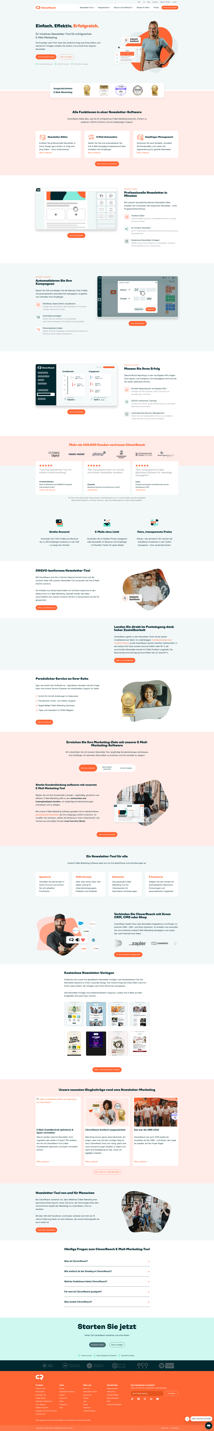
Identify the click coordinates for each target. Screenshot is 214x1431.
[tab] (107, 768)
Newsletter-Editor (58, 137)
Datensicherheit (112, 1388)
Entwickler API (40, 1414)
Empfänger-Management (159, 137)
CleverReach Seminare (66, 1391)
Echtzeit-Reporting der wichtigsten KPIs (148, 388)
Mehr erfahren (45, 153)
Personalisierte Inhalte (52, 328)
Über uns (86, 1388)
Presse (85, 1404)
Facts (61, 1407)
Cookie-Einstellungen (114, 1404)
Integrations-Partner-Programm (46, 1411)
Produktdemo (40, 1391)
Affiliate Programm (42, 1407)
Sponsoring (87, 1395)
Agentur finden (165, 2)
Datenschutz (111, 1391)
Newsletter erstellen (130, 189)
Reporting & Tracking (131, 365)
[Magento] (171, 943)
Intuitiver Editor (137, 216)
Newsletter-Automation (43, 277)
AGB (108, 1401)
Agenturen (45, 877)
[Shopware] (127, 943)
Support (155, 2)
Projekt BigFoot (41, 1398)
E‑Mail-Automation (106, 137)
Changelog (63, 1404)
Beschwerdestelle (113, 1398)
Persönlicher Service (90, 1391)
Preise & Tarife (40, 1388)
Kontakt (85, 1398)
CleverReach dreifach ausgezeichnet (105, 1129)
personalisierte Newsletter (47, 815)
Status (61, 1401)
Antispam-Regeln (113, 1395)
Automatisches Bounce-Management (147, 413)
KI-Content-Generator (141, 228)
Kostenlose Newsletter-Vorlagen (145, 240)
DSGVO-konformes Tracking (143, 401)
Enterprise (118, 877)
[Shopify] (149, 943)
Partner (61, 1388)
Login (174, 2)
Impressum (87, 1407)
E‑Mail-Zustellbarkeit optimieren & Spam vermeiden (55, 1131)
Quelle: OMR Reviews (47, 490)
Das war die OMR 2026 (146, 1129)
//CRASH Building (89, 1411)
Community (63, 1398)
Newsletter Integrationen (44, 1401)
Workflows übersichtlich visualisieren (59, 304)
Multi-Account (83, 877)
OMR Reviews (92, 490)
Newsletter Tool (41, 1395)
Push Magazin (40, 1404)
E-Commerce (156, 877)
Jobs (148, 2)
